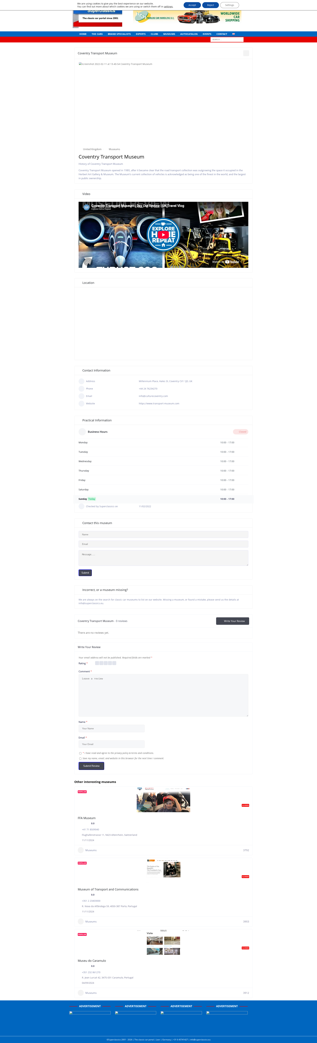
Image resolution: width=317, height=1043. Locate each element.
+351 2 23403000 (91, 900)
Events (207, 33)
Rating (83, 663)
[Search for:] (227, 39)
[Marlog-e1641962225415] (187, 21)
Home (83, 33)
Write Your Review (234, 621)
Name (83, 722)
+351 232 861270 (91, 972)
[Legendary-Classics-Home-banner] (227, 1030)
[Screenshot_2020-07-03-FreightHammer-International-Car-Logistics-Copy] (181, 1030)
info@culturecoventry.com (153, 396)
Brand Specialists (119, 33)
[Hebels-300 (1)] (135, 1030)
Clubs (154, 33)
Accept (192, 5)
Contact (221, 33)
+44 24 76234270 (148, 388)
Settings (229, 5)
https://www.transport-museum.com (159, 403)
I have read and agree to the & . (118, 753)
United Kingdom (92, 149)
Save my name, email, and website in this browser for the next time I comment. (123, 758)
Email (83, 737)
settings (168, 6)
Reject (210, 5)
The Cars (97, 33)
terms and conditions (142, 753)
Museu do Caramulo (92, 961)
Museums (169, 33)
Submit (85, 572)
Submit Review (91, 765)
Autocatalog (189, 33)
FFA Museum (87, 818)
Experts (141, 33)
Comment (85, 671)
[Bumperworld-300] (90, 1030)
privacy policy (121, 753)
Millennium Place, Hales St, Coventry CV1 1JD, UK (165, 381)
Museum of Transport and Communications (108, 889)
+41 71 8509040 (90, 829)
